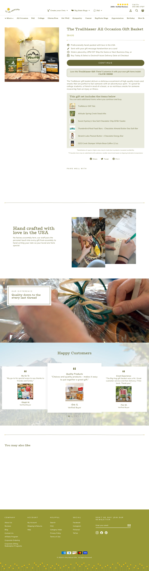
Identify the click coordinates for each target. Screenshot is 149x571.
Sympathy (77, 18)
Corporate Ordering (12, 540)
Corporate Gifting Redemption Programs (13, 545)
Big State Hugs (81, 10)
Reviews (8, 526)
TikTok (75, 533)
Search (52, 522)
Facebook (76, 522)
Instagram (77, 526)
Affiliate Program (11, 537)
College (41, 18)
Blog (6, 530)
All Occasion (22, 18)
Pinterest (76, 530)
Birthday (131, 18)
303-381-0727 (138, 7)
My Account (32, 522)
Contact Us (9, 533)
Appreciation (117, 18)
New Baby (142, 18)
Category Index (56, 530)
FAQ (52, 526)
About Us (8, 522)
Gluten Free (53, 18)
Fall (98, 10)
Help (29, 530)
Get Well (65, 18)
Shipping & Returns (34, 526)
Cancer (88, 18)
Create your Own (58, 10)
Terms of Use (55, 537)
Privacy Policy (55, 533)
